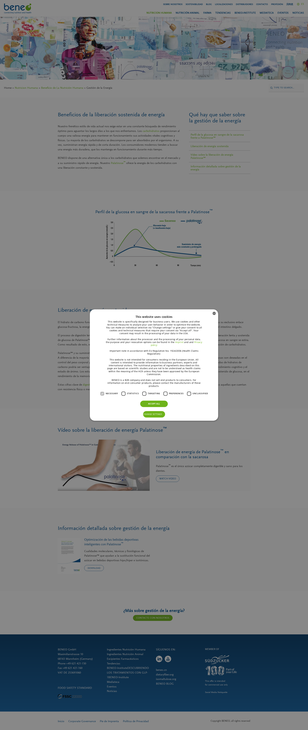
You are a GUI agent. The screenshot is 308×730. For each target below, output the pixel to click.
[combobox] (214, 313)
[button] (154, 414)
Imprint (179, 342)
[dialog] (154, 365)
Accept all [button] (154, 403)
